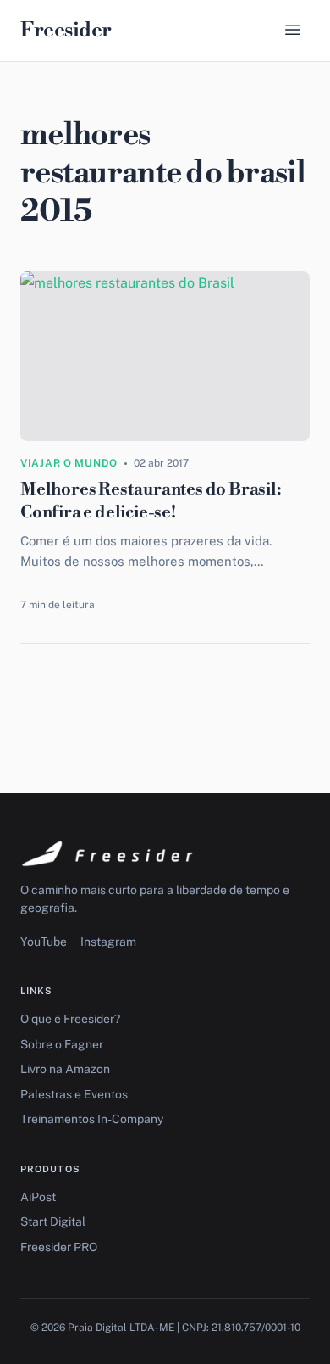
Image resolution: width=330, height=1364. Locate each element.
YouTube (43, 941)
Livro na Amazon (65, 1069)
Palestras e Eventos (74, 1094)
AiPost (38, 1197)
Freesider (66, 30)
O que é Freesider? (70, 1019)
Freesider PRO (58, 1247)
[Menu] (293, 31)
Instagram (108, 941)
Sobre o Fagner (61, 1044)
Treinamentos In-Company (91, 1119)
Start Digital (52, 1221)
